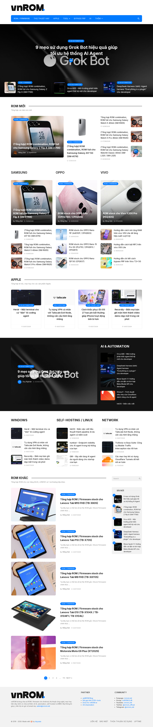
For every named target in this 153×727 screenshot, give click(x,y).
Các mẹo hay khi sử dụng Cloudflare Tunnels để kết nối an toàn (127, 459)
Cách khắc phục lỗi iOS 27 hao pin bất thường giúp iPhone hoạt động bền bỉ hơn (93, 314)
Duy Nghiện (79, 60)
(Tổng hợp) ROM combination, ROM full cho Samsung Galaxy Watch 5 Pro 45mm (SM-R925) (114, 135)
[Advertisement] (101, 7)
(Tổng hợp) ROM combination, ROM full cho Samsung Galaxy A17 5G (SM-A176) (81, 151)
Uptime (137, 721)
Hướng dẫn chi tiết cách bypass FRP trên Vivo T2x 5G (127, 260)
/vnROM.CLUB (127, 700)
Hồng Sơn (22, 152)
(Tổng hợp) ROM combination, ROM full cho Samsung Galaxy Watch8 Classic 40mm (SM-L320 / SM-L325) (114, 151)
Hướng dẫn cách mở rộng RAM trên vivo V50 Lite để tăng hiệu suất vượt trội (128, 233)
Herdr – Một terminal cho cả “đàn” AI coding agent (26, 312)
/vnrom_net (127, 703)
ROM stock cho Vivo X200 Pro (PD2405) (120, 215)
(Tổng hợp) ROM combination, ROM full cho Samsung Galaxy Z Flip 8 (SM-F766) (32, 89)
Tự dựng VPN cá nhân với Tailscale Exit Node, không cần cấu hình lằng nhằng (59, 314)
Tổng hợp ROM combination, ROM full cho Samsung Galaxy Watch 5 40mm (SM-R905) (114, 120)
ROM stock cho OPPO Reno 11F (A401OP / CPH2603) (81, 231)
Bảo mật (104, 721)
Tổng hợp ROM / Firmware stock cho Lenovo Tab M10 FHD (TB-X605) (81, 501)
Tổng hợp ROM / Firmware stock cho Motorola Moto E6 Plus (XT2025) (81, 649)
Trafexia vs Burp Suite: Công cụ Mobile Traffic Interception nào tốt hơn (128, 446)
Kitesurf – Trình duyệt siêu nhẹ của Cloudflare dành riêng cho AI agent (126, 394)
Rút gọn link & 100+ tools (92, 700)
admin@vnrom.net (43, 706)
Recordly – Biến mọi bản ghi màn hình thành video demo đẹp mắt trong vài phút (127, 314)
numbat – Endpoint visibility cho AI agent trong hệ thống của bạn (83, 446)
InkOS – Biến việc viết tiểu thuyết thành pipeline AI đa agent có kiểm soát (82, 432)
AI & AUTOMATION (76, 41)
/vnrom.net (128, 698)
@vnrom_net (129, 707)
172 (64, 678)
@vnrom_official (129, 705)
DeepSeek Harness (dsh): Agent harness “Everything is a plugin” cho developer (132, 89)
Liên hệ (94, 721)
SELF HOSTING (59, 305)
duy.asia (38, 721)
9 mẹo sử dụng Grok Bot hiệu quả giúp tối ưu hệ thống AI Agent (76, 50)
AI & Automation (88, 705)
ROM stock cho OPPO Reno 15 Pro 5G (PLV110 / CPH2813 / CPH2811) (83, 247)
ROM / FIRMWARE (22, 18)
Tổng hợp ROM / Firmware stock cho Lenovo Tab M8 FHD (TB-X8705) (81, 575)
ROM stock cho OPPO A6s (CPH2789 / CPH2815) (73, 215)
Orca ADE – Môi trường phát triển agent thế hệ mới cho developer (82, 89)
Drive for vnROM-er (90, 703)
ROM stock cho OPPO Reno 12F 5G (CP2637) (81, 260)
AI (90, 18)
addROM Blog (88, 698)
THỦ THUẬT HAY (41, 18)
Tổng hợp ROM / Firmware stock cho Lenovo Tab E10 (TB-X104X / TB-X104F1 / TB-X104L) (81, 612)
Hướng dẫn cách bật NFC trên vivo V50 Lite (127, 246)
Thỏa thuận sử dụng (121, 721)
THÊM (98, 18)
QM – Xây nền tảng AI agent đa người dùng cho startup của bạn (82, 459)
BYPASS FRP (79, 18)
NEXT (68, 678)
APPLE (56, 18)
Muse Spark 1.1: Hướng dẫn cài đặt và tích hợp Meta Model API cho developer (126, 383)
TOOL (65, 18)
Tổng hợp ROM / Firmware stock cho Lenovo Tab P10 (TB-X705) (81, 538)
